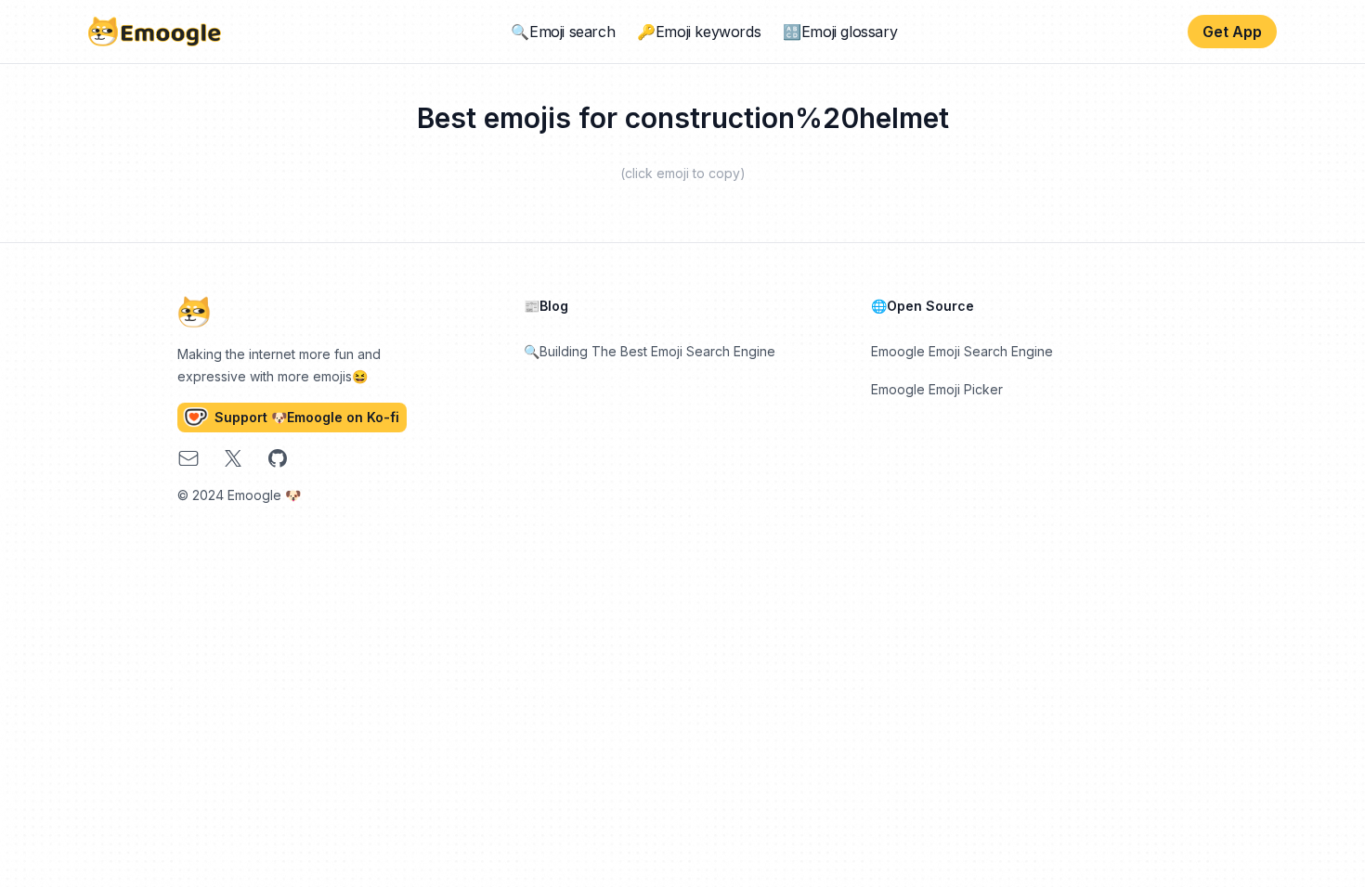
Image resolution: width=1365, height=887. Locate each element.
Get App (1232, 31)
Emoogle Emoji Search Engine (962, 351)
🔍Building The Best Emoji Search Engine (649, 351)
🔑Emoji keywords (698, 31)
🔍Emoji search (563, 31)
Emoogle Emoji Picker (937, 389)
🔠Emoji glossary (840, 31)
